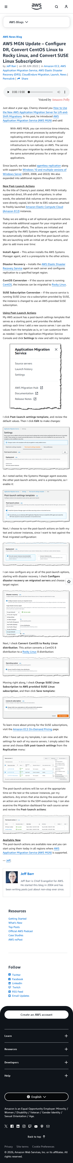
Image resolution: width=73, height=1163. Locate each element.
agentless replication (49, 165)
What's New (15, 922)
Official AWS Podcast (20, 931)
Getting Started (17, 918)
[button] (18, 22)
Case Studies (15, 935)
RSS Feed (17, 991)
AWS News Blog (12, 36)
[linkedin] (17, 1127)
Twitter (16, 974)
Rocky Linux (59, 284)
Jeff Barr (11, 66)
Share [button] (24, 78)
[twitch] (29, 1127)
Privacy (8, 1146)
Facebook (17, 979)
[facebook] (11, 1127)
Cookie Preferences (43, 1146)
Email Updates (20, 995)
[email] (47, 1127)
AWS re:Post (15, 939)
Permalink (9, 78)
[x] (5, 1127)
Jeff (8, 860)
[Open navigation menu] (6, 7)
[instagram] (23, 1127)
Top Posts (14, 927)
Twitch (16, 987)
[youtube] (35, 1127)
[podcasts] (41, 1127)
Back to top (34, 1136)
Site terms (22, 1146)
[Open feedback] (69, 581)
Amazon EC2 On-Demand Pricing (32, 729)
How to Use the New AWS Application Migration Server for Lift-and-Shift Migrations (35, 112)
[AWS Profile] (66, 6)
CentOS (7, 284)
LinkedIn (16, 983)
